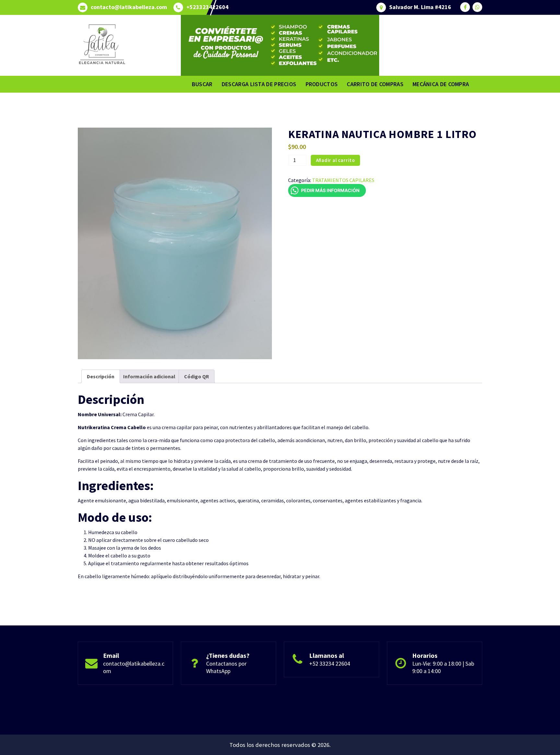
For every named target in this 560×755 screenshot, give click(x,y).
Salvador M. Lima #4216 (420, 7)
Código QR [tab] (196, 376)
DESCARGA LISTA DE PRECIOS (259, 84)
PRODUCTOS (322, 84)
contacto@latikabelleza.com (129, 7)
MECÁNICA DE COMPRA (441, 84)
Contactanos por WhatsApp (226, 667)
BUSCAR (202, 84)
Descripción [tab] (100, 376)
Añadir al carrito (336, 160)
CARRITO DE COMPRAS (375, 84)
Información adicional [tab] (149, 376)
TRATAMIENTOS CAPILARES (343, 180)
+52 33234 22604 (329, 663)
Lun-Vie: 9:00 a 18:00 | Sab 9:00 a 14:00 (443, 667)
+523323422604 (207, 7)
